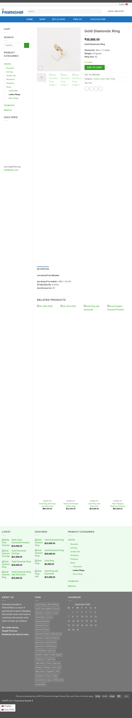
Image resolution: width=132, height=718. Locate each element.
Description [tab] (43, 269)
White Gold (59, 680)
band (90, 83)
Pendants (10, 83)
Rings (8, 87)
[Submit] (99, 11)
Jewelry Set (11, 76)
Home (30, 19)
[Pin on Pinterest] (101, 89)
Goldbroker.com (11, 170)
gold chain (39, 646)
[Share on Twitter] (91, 89)
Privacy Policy (64, 696)
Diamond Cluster (42, 625)
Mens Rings (13, 98)
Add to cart (94, 67)
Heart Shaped (56, 655)
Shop (42, 19)
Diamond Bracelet (42, 621)
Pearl (49, 663)
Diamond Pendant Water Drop (71, 505)
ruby (58, 667)
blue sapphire (47, 609)
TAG (57, 672)
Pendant (39, 667)
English (122, 4)
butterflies (39, 613)
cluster (55, 613)
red (53, 667)
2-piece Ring (40, 605)
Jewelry (7, 64)
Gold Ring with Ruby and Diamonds (47, 505)
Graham (39, 655)
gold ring (51, 651)
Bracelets (10, 68)
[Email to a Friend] (96, 89)
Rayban (47, 667)
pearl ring (56, 663)
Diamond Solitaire (52, 638)
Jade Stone (40, 663)
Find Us (77, 19)
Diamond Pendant (42, 634)
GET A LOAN (58, 19)
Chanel (48, 613)
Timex (48, 676)
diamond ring (56, 634)
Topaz (55, 676)
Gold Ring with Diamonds (94, 505)
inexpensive (40, 659)
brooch (56, 609)
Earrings (9, 72)
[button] (116, 11)
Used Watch (40, 680)
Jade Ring (51, 659)
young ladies (40, 684)
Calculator (97, 19)
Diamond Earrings (42, 630)
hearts (46, 655)
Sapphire (50, 672)
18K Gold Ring (52, 605)
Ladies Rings (14, 94)
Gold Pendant (41, 651)
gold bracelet (51, 642)
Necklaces (10, 79)
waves (49, 680)
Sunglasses (9, 105)
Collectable (13, 91)
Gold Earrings (51, 646)
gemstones (40, 642)
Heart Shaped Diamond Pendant (117, 505)
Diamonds (39, 638)
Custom (49, 617)
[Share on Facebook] (87, 89)
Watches (8, 110)
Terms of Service (81, 696)
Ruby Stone (40, 672)
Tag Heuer (39, 676)
